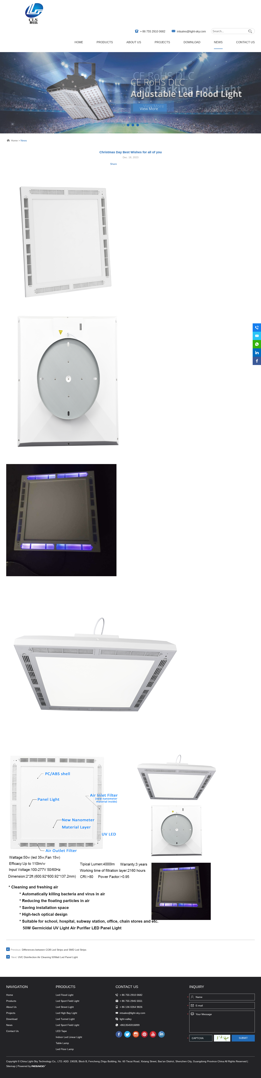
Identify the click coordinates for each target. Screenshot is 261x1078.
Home (79, 42)
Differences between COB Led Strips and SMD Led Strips (54, 949)
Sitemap (11, 1066)
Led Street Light (65, 1007)
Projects (162, 42)
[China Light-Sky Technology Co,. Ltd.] (34, 14)
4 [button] (137, 125)
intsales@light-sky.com (191, 31)
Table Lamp (62, 1043)
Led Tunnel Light (65, 1019)
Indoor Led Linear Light (69, 1037)
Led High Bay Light (66, 1013)
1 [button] (123, 125)
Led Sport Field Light (67, 1001)
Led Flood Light (64, 994)
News (218, 42)
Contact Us (245, 42)
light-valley (126, 1019)
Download (192, 42)
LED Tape (61, 1031)
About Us (133, 42)
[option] (130, 92)
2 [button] (128, 125)
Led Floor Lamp (65, 1049)
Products (105, 42)
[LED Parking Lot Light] (130, 92)
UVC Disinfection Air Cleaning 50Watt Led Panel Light (48, 957)
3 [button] (133, 125)
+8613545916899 (129, 1025)
